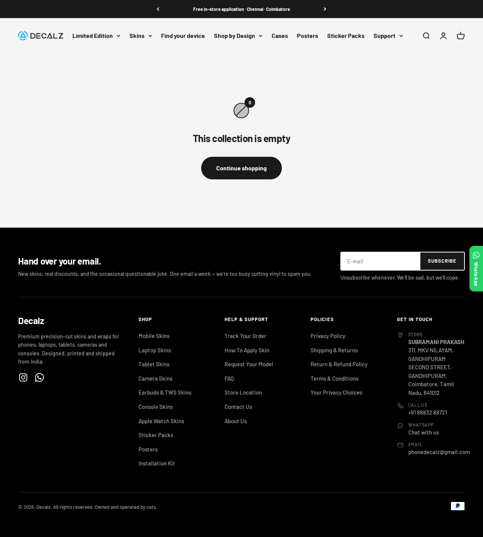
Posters (307, 35)
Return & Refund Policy (339, 364)
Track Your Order (245, 335)
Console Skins (155, 406)
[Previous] (158, 9)
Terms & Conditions (334, 378)
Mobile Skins (153, 335)
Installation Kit (156, 463)
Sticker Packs (346, 35)
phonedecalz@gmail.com (439, 451)
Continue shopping (241, 167)
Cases (280, 35)
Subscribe (442, 261)
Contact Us (238, 406)
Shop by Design (234, 35)
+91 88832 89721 (427, 412)
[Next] (325, 9)
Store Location (243, 392)
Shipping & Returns (334, 350)
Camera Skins (155, 378)
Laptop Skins (154, 350)
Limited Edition (92, 35)
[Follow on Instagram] (23, 377)
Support (384, 35)
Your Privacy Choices (336, 392)
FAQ (229, 378)
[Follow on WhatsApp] (39, 377)
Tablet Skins (153, 364)
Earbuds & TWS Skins (164, 392)
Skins (137, 35)
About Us (236, 421)
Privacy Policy (328, 335)
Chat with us (423, 432)
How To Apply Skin (247, 350)
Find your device (183, 35)
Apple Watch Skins (161, 421)
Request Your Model (249, 364)
